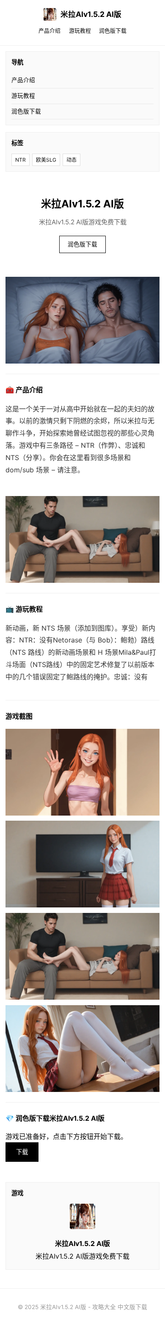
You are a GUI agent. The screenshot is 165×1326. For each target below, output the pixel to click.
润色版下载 (112, 31)
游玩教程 (80, 31)
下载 (22, 1151)
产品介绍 (49, 31)
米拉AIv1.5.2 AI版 (90, 14)
